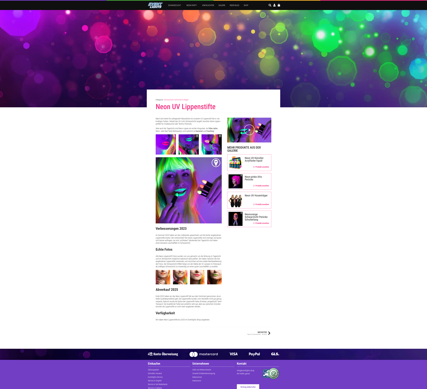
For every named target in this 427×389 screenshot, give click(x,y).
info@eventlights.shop (245, 370)
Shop (246, 5)
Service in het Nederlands (157, 384)
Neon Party (191, 5)
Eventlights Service (155, 377)
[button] (249, 130)
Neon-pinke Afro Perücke (253, 178)
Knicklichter (208, 5)
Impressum (196, 380)
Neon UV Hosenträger (256, 195)
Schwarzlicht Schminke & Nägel (176, 100)
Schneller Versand (155, 373)
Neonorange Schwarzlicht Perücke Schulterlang (256, 217)
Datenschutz (197, 377)
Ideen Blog (234, 5)
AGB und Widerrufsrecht (201, 370)
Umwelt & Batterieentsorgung (203, 373)
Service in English (155, 380)
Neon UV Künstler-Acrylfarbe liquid (254, 159)
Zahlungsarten (153, 370)
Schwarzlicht (174, 5)
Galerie (222, 5)
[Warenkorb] (279, 5)
